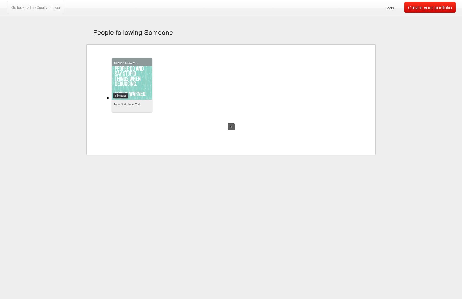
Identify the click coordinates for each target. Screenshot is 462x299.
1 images (121, 95)
